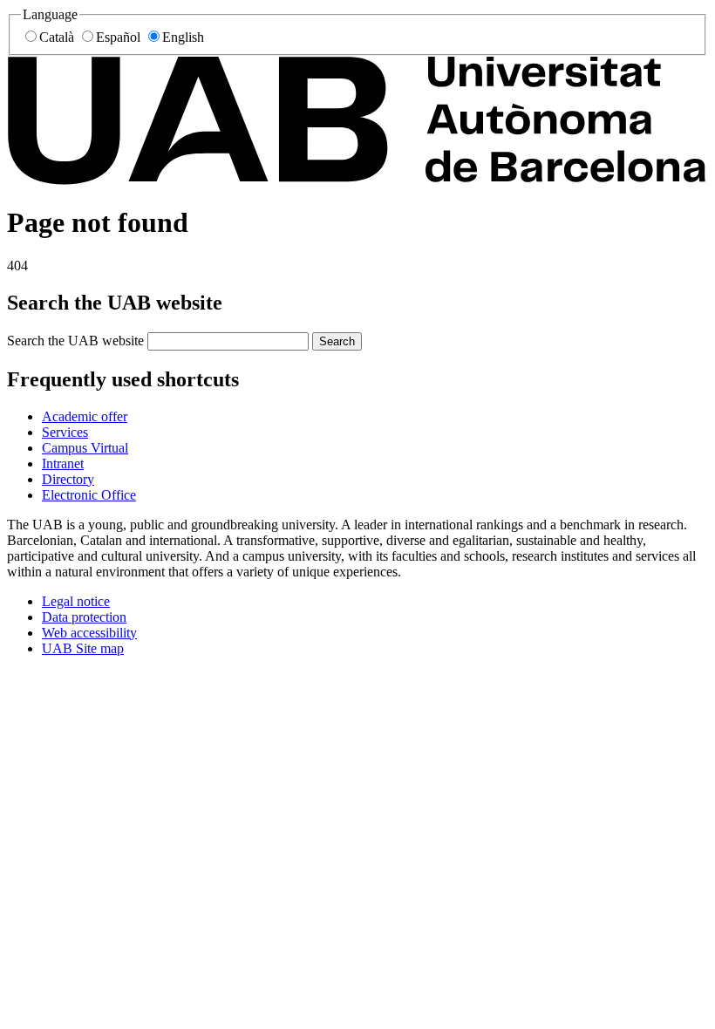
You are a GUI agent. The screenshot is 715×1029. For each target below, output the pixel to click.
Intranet (63, 463)
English (183, 37)
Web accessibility (89, 632)
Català (56, 37)
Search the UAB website (75, 340)
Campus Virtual (85, 447)
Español (118, 37)
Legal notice (76, 601)
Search (337, 341)
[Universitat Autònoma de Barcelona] (357, 180)
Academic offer (84, 416)
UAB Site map (83, 648)
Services (65, 432)
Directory (68, 479)
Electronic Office (89, 494)
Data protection (84, 617)
